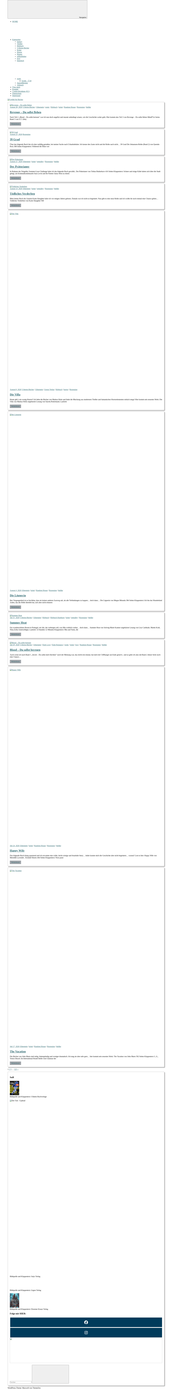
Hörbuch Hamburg (57, 618)
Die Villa (15, 394)
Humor (19, 54)
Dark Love (46, 645)
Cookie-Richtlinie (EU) (21, 91)
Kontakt (15, 89)
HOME (15, 22)
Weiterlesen (15, 124)
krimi (61, 107)
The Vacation (18, 1051)
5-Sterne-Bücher (23, 48)
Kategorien (16, 40)
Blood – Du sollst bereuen (25, 649)
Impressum (16, 96)
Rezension (81, 107)
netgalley (40, 162)
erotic (19, 79)
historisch (20, 61)
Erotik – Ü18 (26, 81)
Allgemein (40, 107)
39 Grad (15, 139)
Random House (70, 107)
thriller (88, 107)
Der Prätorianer (19, 166)
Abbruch (20, 85)
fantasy (19, 42)
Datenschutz (16, 93)
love (18, 59)
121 (15, 1069)
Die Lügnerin (18, 595)
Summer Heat (18, 622)
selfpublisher (21, 56)
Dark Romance (57, 645)
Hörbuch (20, 46)
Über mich (16, 87)
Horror (19, 52)
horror (66, 390)
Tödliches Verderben (22, 193)
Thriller (19, 44)
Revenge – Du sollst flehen (25, 112)
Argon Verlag (49, 390)
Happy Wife (17, 850)
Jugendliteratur (22, 83)
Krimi (19, 50)
